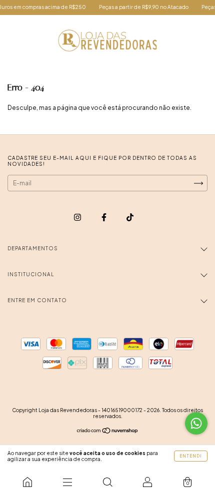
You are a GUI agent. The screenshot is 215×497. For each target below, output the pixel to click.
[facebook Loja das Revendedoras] (104, 217)
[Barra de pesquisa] (108, 482)
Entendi (191, 456)
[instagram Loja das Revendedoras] (78, 217)
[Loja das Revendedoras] (28, 482)
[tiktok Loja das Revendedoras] (130, 217)
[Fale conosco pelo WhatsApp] (196, 423)
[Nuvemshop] (107, 432)
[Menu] (68, 482)
